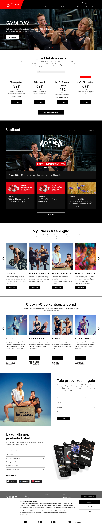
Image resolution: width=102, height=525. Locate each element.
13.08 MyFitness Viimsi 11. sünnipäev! (49, 200)
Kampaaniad (77, 130)
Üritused (86, 130)
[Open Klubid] (48, 6)
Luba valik (89, 506)
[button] (49, 48)
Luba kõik (89, 502)
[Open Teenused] (74, 6)
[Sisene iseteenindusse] (86, 3)
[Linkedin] (13, 497)
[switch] (40, 522)
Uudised (93, 130)
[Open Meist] (95, 6)
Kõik (70, 130)
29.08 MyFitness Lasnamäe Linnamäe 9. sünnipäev (19, 200)
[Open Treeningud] (58, 6)
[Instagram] (10, 497)
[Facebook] (7, 497)
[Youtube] (16, 497)
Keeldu (89, 511)
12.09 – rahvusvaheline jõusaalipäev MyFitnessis (41, 175)
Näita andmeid (77, 522)
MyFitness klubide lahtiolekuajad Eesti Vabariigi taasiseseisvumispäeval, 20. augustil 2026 (80, 202)
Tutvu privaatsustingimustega (65, 414)
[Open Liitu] (42, 6)
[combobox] (79, 3)
